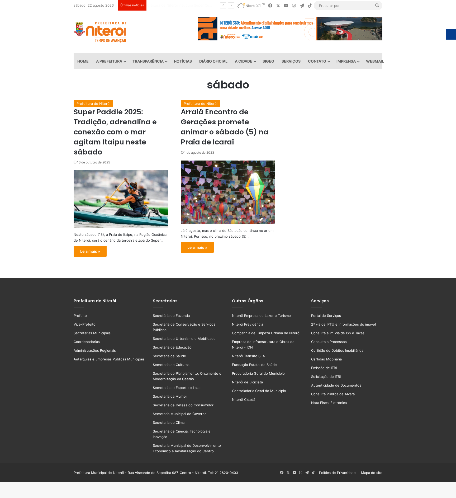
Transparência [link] (148, 61)
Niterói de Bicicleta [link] (247, 382)
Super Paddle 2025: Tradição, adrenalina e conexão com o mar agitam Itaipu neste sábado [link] (115, 132)
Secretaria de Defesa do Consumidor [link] (183, 405)
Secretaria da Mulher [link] (170, 396)
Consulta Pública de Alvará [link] (333, 394)
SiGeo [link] (268, 61)
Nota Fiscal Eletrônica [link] (329, 403)
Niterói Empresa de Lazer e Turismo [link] (261, 315)
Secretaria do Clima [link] (168, 422)
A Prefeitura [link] (109, 61)
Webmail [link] (375, 61)
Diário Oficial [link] (213, 61)
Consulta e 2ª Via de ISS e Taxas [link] (337, 333)
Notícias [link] (183, 61)
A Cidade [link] (243, 61)
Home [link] (83, 61)
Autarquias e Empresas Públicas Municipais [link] (109, 359)
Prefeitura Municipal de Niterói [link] (99, 473)
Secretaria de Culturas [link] (171, 365)
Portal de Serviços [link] (326, 315)
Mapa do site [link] (370, 473)
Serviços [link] (291, 61)
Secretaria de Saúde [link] (169, 356)
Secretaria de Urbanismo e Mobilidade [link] (184, 338)
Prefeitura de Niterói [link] (93, 103)
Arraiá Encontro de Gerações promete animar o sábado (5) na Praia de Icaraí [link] (224, 127)
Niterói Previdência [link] (247, 324)
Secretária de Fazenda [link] (171, 315)
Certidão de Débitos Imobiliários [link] (337, 350)
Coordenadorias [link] (87, 342)
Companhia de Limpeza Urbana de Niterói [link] (266, 333)
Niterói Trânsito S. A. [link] (249, 356)
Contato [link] (317, 61)
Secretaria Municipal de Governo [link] (180, 414)
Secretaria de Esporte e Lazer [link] (177, 388)
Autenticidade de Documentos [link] (336, 385)
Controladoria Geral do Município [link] (259, 391)
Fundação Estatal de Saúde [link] (254, 365)
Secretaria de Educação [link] (172, 347)
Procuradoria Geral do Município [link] (258, 373)
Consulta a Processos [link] (329, 342)
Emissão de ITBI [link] (324, 368)
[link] (270, 5)
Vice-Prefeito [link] (85, 324)
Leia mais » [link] (90, 251)
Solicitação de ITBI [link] (326, 376)
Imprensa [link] (346, 61)
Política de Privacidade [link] (339, 473)
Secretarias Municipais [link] (92, 333)
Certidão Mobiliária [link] (326, 359)
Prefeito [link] (80, 315)
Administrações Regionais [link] (95, 350)
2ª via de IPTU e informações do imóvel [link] (343, 324)
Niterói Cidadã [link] (243, 399)
